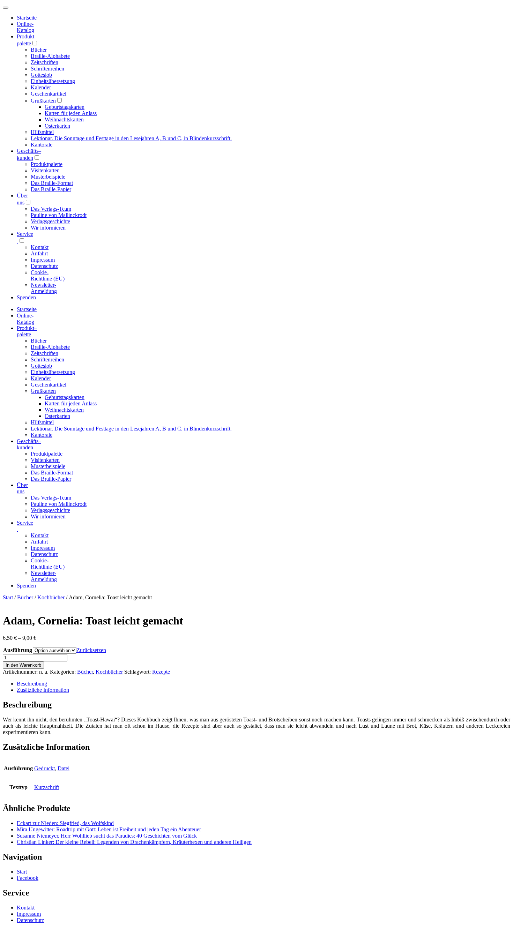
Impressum (43, 260)
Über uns (22, 488)
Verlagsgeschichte (50, 221)
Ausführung (17, 650)
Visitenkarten (45, 170)
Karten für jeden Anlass (71, 113)
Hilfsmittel (42, 132)
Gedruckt (44, 768)
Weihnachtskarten (64, 119)
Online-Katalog (25, 27)
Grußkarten (43, 101)
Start (8, 597)
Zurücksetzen (91, 650)
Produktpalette (46, 164)
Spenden (26, 297)
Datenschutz (44, 266)
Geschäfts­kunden (29, 444)
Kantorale (41, 145)
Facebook (27, 878)
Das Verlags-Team (51, 209)
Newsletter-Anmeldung (44, 288)
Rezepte (161, 672)
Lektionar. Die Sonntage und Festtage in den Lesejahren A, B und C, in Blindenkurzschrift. (131, 138)
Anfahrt (39, 253)
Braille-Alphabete (50, 56)
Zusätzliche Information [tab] (43, 690)
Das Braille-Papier (51, 189)
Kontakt (40, 247)
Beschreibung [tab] (32, 684)
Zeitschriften (44, 62)
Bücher (39, 50)
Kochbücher (51, 597)
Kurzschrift (46, 787)
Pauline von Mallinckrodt (59, 215)
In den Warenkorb (23, 665)
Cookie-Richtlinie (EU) (48, 275)
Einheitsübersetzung (53, 81)
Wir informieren (48, 228)
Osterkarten (57, 126)
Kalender (41, 87)
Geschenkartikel (48, 94)
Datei (63, 768)
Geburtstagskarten (64, 107)
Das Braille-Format (52, 183)
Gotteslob (41, 75)
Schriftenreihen (47, 69)
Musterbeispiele (48, 177)
